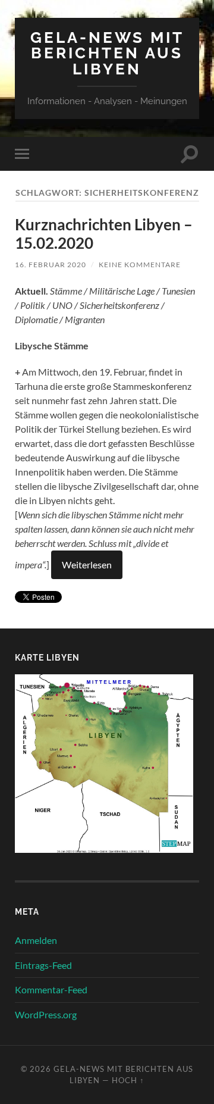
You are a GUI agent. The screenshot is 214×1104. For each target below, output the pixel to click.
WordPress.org (46, 1014)
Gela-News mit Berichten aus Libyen (107, 53)
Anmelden (36, 940)
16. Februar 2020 (50, 264)
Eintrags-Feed (43, 965)
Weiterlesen (87, 564)
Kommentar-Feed (51, 989)
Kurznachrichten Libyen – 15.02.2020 (104, 234)
